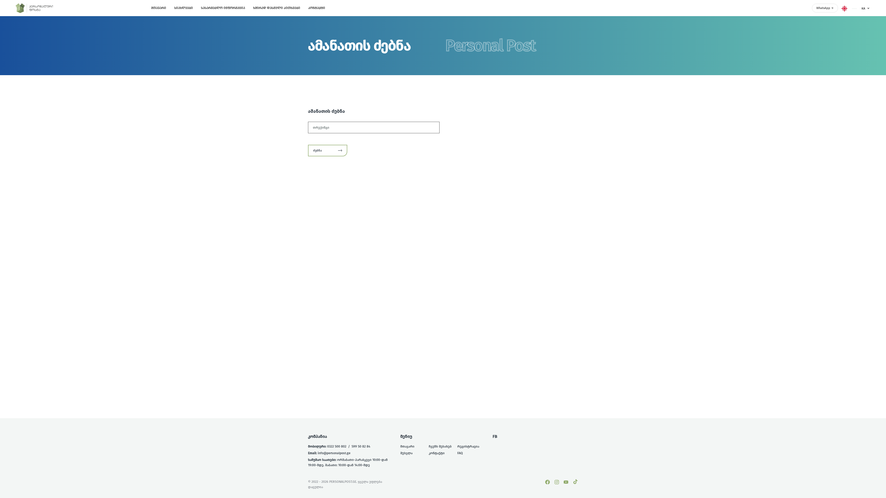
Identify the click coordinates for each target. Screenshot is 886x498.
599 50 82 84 (361, 446)
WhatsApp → (825, 8)
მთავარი (407, 446)
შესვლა (406, 453)
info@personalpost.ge (334, 453)
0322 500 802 (336, 446)
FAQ (460, 453)
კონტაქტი (437, 453)
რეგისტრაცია (468, 446)
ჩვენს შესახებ (440, 446)
